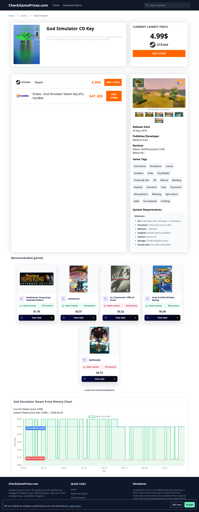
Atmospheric (141, 194)
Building (176, 180)
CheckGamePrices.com (28, 5)
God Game (140, 166)
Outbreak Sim (141, 180)
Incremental (150, 201)
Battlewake (95, 360)
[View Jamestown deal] (78, 279)
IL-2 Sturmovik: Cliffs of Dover (122, 298)
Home (56, 5)
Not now (177, 504)
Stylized (138, 187)
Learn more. (75, 506)
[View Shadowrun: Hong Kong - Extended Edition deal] (36, 279)
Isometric (151, 187)
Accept (189, 504)
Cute (163, 187)
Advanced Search (72, 5)
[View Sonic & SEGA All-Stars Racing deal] (162, 279)
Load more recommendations (99, 390)
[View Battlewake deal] (99, 340)
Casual (169, 166)
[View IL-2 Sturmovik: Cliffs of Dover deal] (120, 279)
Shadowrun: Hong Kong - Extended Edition (39, 298)
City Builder (163, 173)
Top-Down (176, 187)
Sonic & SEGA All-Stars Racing (163, 298)
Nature (164, 180)
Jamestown (74, 298)
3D (154, 180)
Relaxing (156, 194)
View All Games (78, 497)
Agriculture (171, 194)
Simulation (156, 166)
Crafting (165, 201)
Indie (150, 173)
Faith (136, 201)
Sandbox (138, 173)
